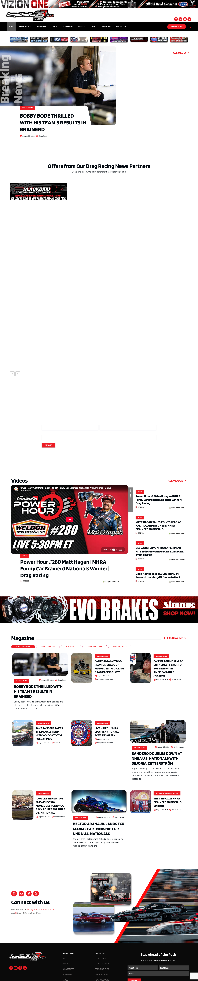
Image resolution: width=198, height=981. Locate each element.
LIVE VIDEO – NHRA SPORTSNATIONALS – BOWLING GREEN (108, 731)
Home (11, 26)
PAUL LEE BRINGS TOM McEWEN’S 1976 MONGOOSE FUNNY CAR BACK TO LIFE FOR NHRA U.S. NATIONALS (50, 805)
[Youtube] (180, 19)
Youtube (41, 909)
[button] (12, 373)
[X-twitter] (36, 893)
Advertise (106, 26)
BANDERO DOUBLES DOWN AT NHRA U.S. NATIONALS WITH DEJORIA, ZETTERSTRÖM (157, 758)
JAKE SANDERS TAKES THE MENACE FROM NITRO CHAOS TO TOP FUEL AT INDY (49, 733)
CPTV (55, 26)
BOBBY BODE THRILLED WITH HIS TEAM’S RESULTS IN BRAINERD (53, 122)
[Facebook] (185, 19)
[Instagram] (176, 19)
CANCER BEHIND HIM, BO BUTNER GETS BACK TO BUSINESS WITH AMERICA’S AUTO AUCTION (168, 668)
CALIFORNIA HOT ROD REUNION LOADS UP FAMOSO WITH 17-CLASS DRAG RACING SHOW (109, 666)
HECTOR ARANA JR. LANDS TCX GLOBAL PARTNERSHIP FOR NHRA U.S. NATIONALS (98, 828)
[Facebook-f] (29, 893)
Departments (24, 26)
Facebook (51, 909)
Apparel (81, 26)
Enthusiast (42, 26)
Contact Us (121, 26)
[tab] (23, 646)
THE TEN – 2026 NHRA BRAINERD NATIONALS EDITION (168, 802)
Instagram (32, 909)
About (93, 26)
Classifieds (68, 26)
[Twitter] (189, 19)
